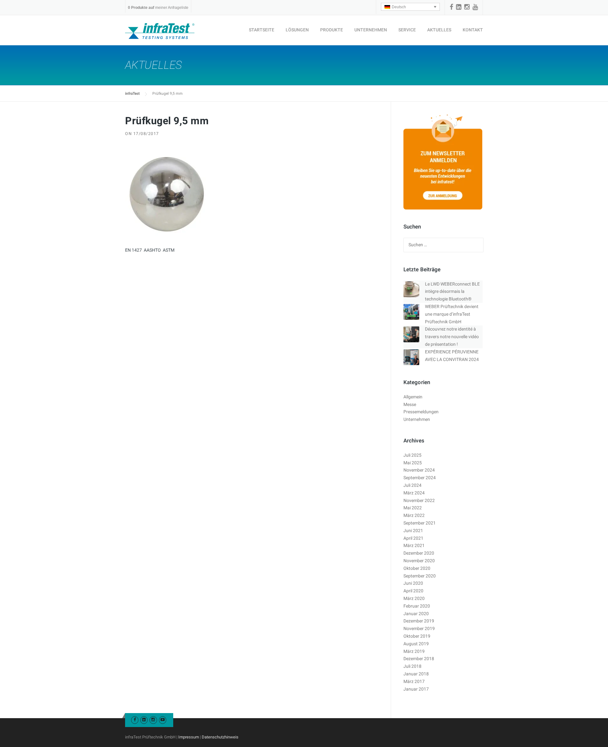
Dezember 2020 (418, 553)
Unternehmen (370, 29)
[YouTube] (475, 6)
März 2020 (414, 598)
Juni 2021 (413, 530)
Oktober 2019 (416, 636)
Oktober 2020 (416, 568)
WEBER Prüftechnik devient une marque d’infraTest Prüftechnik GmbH (451, 314)
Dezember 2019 (418, 620)
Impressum (188, 737)
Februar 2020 (416, 606)
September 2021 (419, 522)
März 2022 (414, 515)
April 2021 (413, 538)
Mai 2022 (412, 507)
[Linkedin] (458, 6)
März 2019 (414, 651)
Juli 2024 (412, 485)
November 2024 (419, 470)
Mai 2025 (412, 462)
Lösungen (297, 29)
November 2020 (419, 560)
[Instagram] (467, 6)
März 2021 (414, 545)
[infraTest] (159, 30)
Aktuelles (439, 29)
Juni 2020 (413, 583)
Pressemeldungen (421, 411)
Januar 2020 (416, 613)
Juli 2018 (412, 666)
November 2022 (419, 500)
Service (407, 29)
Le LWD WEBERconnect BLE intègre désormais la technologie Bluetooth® (452, 291)
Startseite (261, 29)
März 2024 (414, 492)
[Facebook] (451, 6)
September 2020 (419, 575)
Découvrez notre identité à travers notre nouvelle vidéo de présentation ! (452, 336)
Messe (409, 404)
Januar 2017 (416, 689)
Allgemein (412, 396)
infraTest (132, 93)
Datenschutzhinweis (220, 737)
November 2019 (419, 628)
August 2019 (416, 643)
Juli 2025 (412, 455)
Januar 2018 (416, 673)
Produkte (331, 29)
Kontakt (473, 29)
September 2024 (419, 477)
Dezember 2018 (418, 658)
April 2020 (413, 590)
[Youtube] (162, 719)
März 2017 (414, 681)
